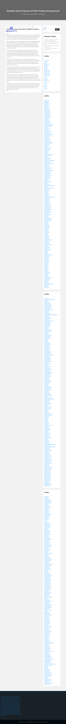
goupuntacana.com (47, 506)
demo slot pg (46, 82)
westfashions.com (47, 198)
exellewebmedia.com (47, 323)
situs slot (9, 701)
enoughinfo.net (46, 267)
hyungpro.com (46, 367)
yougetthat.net (46, 342)
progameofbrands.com (48, 126)
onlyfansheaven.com (47, 181)
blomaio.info (46, 245)
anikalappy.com (46, 594)
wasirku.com (46, 222)
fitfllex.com (46, 186)
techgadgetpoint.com (47, 386)
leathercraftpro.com (47, 436)
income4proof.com (47, 515)
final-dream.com (47, 618)
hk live (45, 81)
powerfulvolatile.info (47, 249)
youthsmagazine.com (47, 361)
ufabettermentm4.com (48, 469)
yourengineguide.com (47, 648)
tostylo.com (46, 341)
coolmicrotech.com (47, 655)
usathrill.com (46, 645)
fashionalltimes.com (47, 660)
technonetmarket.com (47, 607)
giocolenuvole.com (47, 530)
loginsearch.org (46, 257)
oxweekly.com (46, 195)
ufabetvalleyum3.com (47, 480)
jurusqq (45, 62)
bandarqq (45, 87)
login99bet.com (46, 499)
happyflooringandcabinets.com (49, 398)
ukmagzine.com (46, 327)
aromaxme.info (46, 238)
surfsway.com (46, 548)
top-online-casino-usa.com (48, 142)
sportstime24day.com (48, 370)
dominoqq (45, 85)
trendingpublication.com (48, 466)
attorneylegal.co (47, 383)
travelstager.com (47, 200)
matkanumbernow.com (48, 131)
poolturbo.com (46, 224)
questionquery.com (47, 208)
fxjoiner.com (46, 667)
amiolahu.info (46, 234)
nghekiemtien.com (47, 220)
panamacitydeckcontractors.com (49, 196)
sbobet (19, 712)
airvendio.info (46, 228)
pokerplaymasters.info (48, 307)
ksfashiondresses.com (48, 407)
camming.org (46, 504)
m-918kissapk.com (47, 278)
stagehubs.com (46, 496)
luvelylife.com (46, 191)
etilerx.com (46, 598)
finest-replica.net (47, 619)
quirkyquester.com (47, 449)
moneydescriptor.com (47, 359)
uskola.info (46, 611)
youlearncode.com (47, 534)
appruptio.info (46, 287)
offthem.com (46, 105)
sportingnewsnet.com (47, 368)
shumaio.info (46, 252)
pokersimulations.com (47, 574)
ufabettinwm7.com (47, 471)
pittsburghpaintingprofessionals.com (50, 444)
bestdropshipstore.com (48, 545)
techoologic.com (47, 641)
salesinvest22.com (47, 623)
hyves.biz (45, 266)
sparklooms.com (47, 458)
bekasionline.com (47, 108)
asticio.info (46, 420)
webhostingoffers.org (47, 539)
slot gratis (46, 79)
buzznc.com (46, 666)
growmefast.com (47, 392)
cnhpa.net (45, 410)
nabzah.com (46, 151)
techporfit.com (46, 107)
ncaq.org (45, 520)
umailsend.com (46, 332)
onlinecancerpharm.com (48, 395)
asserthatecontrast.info (48, 239)
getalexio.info (46, 424)
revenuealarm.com (47, 676)
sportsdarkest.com (47, 363)
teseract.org (46, 624)
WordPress (31, 721)
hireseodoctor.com (47, 569)
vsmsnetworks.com (47, 103)
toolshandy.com (46, 199)
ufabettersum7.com (47, 470)
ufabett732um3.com (47, 609)
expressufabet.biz (47, 113)
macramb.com (46, 193)
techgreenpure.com (47, 544)
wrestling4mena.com (47, 171)
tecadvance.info (46, 232)
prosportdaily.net (47, 622)
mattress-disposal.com (48, 397)
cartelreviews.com (47, 546)
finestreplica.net (47, 599)
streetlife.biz (46, 264)
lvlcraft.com (46, 551)
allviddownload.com (47, 121)
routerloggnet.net (47, 136)
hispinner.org (46, 156)
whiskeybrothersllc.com (48, 484)
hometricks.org (46, 435)
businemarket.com (47, 357)
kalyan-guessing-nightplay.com (49, 160)
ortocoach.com (46, 441)
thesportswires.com (47, 366)
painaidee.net (46, 362)
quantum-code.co (47, 616)
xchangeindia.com (47, 653)
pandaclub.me (46, 273)
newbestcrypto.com (47, 344)
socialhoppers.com (47, 176)
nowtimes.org (46, 261)
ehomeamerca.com (47, 541)
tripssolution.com (47, 556)
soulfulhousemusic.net (47, 456)
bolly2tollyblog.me (47, 272)
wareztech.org (46, 328)
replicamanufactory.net (48, 575)
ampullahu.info (46, 237)
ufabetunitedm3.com (47, 474)
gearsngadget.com (47, 568)
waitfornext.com (47, 613)
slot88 (6, 701)
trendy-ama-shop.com (48, 626)
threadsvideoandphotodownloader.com (50, 314)
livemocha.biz (46, 263)
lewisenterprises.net (47, 525)
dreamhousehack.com (47, 656)
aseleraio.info (46, 419)
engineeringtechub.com (48, 381)
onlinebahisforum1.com (48, 501)
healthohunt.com (47, 602)
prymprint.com (46, 426)
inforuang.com (46, 189)
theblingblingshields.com (48, 372)
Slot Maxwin (56, 29)
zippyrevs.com (46, 130)
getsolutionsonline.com (48, 155)
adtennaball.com (47, 150)
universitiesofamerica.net (48, 125)
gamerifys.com (46, 101)
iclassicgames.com (47, 347)
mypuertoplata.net (47, 115)
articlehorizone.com (47, 560)
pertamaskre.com (47, 313)
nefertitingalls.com (47, 512)
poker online (7, 710)
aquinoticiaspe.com (47, 353)
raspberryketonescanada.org (49, 642)
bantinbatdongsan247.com (48, 309)
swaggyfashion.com (47, 205)
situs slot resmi (46, 60)
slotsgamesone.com (47, 139)
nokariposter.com (47, 159)
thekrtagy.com (46, 652)
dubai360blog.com (47, 390)
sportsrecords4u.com (47, 579)
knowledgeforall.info (47, 173)
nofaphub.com (46, 511)
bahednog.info (46, 310)
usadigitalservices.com (48, 175)
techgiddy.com (46, 315)
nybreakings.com (47, 650)
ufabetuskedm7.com (47, 476)
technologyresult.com (47, 538)
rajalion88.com (46, 505)
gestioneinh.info (46, 621)
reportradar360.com (47, 204)
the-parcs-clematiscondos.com (49, 299)
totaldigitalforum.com (47, 661)
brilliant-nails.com (47, 210)
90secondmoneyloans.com (48, 553)
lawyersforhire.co (47, 356)
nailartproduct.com (47, 549)
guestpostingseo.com (47, 304)
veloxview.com (46, 481)
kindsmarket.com (47, 190)
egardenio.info (46, 421)
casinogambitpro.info (47, 305)
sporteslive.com (46, 371)
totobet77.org (46, 465)
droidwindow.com (47, 629)
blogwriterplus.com (47, 303)
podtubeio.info (46, 248)
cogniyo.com (46, 431)
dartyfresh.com (46, 524)
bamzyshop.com (47, 637)
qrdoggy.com (46, 401)
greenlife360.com (47, 111)
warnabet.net (46, 269)
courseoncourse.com (47, 308)
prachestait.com (46, 225)
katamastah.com (47, 416)
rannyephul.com (46, 203)
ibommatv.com (46, 106)
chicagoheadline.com (47, 502)
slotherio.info (46, 253)
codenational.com (47, 671)
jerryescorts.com (47, 382)
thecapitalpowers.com (48, 460)
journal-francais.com (47, 214)
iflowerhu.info (46, 282)
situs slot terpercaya (4, 700)
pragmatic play (18, 701)
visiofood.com (46, 628)
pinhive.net (46, 268)
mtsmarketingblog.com (48, 219)
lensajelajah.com (47, 517)
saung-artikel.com (47, 348)
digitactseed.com (47, 550)
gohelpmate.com (47, 166)
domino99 (45, 61)
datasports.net (46, 378)
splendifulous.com (47, 578)
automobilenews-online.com (48, 658)
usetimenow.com (47, 164)
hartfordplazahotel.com (48, 277)
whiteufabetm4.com (47, 593)
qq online (45, 67)
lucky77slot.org (46, 391)
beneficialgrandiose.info (48, 244)
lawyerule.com (46, 217)
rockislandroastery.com (48, 673)
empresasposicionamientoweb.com (50, 663)
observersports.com (47, 351)
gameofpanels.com (47, 161)
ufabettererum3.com (47, 468)
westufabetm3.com (47, 483)
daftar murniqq (6, 706)
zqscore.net (46, 417)
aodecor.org (46, 258)
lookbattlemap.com (47, 337)
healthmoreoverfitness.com (48, 134)
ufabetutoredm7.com (47, 479)
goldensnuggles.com (47, 336)
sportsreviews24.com (47, 388)
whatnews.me (46, 617)
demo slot (46, 77)
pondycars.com (46, 638)
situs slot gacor (11, 700)
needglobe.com (46, 440)
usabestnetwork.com (47, 329)
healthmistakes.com (47, 406)
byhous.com (46, 276)
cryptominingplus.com (47, 352)
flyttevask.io (46, 274)
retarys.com (46, 333)
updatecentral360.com (48, 415)
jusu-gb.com (46, 300)
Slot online (44, 29)
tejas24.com (46, 223)
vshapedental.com (47, 646)
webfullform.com (47, 120)
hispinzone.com (46, 140)
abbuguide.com (46, 536)
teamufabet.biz (46, 118)
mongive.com (46, 152)
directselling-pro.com (47, 675)
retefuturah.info (46, 603)
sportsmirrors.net (47, 377)
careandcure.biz (46, 430)
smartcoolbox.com (47, 454)
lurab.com (45, 677)
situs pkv (8, 696)
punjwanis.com (46, 298)
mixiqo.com (46, 439)
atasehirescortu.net (47, 380)
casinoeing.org (46, 262)
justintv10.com (46, 215)
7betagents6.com (47, 563)
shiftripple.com (46, 451)
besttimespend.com (47, 429)
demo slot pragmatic (4, 702)
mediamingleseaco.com (48, 218)
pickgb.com (46, 405)
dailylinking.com (46, 528)
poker (45, 86)
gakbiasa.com (46, 281)
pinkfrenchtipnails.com (47, 373)
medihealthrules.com (47, 643)
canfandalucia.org (47, 647)
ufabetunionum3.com (47, 583)
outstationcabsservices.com (48, 651)
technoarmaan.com (47, 662)
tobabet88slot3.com (47, 461)
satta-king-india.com (47, 558)
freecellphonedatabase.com (48, 320)
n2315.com (46, 179)
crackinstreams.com (47, 565)
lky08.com (45, 183)
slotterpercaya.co (47, 453)
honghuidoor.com (47, 144)
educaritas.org (46, 516)
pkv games (46, 69)
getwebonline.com (47, 180)
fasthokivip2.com (47, 349)
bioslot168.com (46, 681)
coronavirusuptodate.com (48, 564)
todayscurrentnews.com (48, 463)
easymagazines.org (47, 432)
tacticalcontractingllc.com (48, 459)
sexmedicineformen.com (48, 450)
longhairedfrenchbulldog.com (49, 354)
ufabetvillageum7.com (47, 587)
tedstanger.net (46, 608)
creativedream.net (47, 178)
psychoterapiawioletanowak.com (49, 446)
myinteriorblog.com (47, 633)
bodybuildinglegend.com (48, 209)
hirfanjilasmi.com (47, 434)
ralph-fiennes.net (47, 184)
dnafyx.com (46, 529)
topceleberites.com (47, 580)
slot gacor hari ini (47, 71)
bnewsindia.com (46, 634)
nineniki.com (46, 146)
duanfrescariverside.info (48, 597)
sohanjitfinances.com (47, 455)
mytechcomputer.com (47, 680)
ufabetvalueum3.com (47, 584)
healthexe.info (46, 229)
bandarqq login (3, 707)
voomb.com (46, 385)
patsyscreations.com (47, 514)
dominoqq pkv (46, 72)
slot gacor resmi (12, 704)
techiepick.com (46, 636)
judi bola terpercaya (4, 714)
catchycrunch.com (47, 510)
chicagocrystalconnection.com (49, 283)
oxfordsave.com (47, 346)
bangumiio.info (46, 242)
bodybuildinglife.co (47, 400)
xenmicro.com (46, 521)
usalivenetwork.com (47, 317)
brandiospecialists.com (48, 147)
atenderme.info (46, 240)
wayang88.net (46, 590)
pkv (44, 89)
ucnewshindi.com (47, 319)
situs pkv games (47, 70)
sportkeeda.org (46, 427)
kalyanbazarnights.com (48, 141)
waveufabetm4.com (47, 589)
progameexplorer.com (48, 672)
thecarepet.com (46, 302)
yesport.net (46, 339)
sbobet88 (45, 65)
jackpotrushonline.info (47, 318)
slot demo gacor (47, 80)
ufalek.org (45, 396)
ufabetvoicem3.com (47, 588)
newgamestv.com (47, 375)
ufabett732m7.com (47, 627)
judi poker (45, 66)
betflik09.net (46, 519)
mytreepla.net (46, 573)
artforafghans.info (47, 227)
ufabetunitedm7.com (47, 475)
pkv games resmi (47, 75)
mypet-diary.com (47, 194)
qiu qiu (45, 76)
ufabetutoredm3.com (47, 478)
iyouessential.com (47, 531)
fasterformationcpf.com (48, 334)
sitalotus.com (46, 411)
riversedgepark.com (47, 507)
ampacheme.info (47, 235)
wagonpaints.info (47, 612)
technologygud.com (47, 402)
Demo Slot (50, 29)
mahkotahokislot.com (47, 393)
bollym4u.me (46, 271)
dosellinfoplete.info (47, 247)
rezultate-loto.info (47, 577)
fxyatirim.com (46, 535)
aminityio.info (46, 233)
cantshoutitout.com (47, 112)
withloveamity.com (47, 533)
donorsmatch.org (47, 259)
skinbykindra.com (47, 668)
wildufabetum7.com (47, 485)
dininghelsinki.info (47, 595)
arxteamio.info (46, 422)
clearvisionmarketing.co (48, 614)
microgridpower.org (47, 437)
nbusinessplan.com (47, 110)
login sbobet (15, 712)
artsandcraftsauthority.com (48, 682)
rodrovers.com (46, 555)
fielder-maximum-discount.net (49, 185)
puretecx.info (46, 230)
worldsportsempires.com (48, 414)
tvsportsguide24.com (47, 387)
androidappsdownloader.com (49, 162)
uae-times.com (46, 100)
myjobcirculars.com (47, 132)
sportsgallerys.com (47, 376)
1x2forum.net (46, 497)
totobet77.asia (46, 464)
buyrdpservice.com (47, 338)
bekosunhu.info (46, 243)
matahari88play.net (47, 358)
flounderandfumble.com (48, 600)
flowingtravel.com (47, 145)
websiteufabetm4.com (48, 592)
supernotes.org (46, 412)
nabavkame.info (46, 279)
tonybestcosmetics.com (48, 665)
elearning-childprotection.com (49, 170)
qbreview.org (46, 127)
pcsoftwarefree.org (47, 526)
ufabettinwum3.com (47, 473)
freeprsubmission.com (48, 631)
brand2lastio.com (47, 174)
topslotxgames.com (47, 135)
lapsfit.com (46, 570)
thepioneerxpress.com (48, 116)
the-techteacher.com (47, 657)
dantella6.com (46, 137)
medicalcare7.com (47, 149)
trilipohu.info (46, 286)
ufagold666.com (46, 632)
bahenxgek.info (46, 312)
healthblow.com (46, 165)
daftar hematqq (12, 706)
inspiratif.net (46, 102)
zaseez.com (46, 509)
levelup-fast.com (47, 572)
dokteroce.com (46, 213)
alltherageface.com (47, 670)
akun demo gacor (47, 64)
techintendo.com (47, 543)
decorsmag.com (46, 122)
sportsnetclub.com (47, 343)
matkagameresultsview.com (48, 154)
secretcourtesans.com (48, 500)
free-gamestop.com (47, 324)
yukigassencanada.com (48, 559)
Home (39, 29)
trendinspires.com (47, 201)
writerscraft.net (46, 169)
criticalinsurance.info (47, 157)
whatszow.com (46, 540)
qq (44, 84)
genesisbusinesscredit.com (48, 188)
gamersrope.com (47, 322)
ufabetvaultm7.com (47, 585)
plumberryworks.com (47, 445)
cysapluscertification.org (48, 254)
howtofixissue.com (47, 117)
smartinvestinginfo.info (48, 604)
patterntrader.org (47, 409)
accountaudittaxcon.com (48, 425)
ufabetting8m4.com (47, 582)
